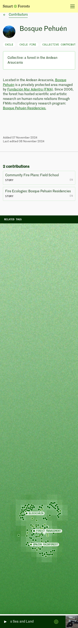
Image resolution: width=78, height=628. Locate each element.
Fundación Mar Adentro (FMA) (30, 89)
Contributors (18, 14)
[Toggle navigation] (71, 6)
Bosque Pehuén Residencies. (24, 108)
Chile (9, 44)
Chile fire (28, 44)
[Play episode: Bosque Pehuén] (5, 622)
